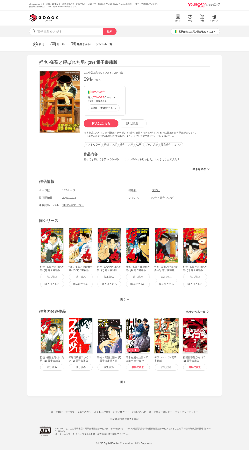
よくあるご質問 (102, 412)
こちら (169, 135)
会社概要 (70, 412)
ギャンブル (151, 144)
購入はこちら (101, 123)
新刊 (41, 44)
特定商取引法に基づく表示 (124, 419)
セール (60, 44)
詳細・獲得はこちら (103, 107)
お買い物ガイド (121, 412)
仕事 (138, 144)
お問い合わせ (139, 412)
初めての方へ (84, 412)
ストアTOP (56, 412)
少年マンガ (126, 144)
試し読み (132, 123)
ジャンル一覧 (104, 44)
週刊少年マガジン (171, 144)
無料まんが (83, 44)
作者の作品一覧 (195, 311)
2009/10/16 (69, 197)
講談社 (156, 190)
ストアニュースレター (160, 412)
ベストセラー (93, 144)
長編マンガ (110, 144)
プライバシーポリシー (186, 412)
